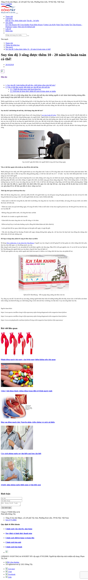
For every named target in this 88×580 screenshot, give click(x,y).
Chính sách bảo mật (13, 542)
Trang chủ (9, 16)
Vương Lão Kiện (49, 25)
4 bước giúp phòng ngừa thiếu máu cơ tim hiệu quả (21, 485)
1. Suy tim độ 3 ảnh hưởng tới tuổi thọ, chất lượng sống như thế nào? (30, 85)
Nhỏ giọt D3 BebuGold (26, 27)
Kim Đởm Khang (36, 25)
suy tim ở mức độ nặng (49, 115)
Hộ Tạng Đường (23, 25)
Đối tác (8, 21)
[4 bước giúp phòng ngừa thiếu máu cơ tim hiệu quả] (17, 480)
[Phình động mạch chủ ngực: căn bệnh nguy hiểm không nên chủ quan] (17, 355)
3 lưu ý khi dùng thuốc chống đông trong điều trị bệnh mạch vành (26, 391)
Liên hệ (8, 29)
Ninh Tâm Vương (62, 25)
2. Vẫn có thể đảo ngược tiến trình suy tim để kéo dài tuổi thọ (28, 87)
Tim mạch (4, 39)
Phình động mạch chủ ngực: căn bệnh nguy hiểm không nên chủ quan (28, 360)
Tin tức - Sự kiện (33, 21)
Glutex (14, 27)
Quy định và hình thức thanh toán (19, 533)
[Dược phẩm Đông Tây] (8, 13)
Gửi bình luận (6, 508)
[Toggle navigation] (17, 13)
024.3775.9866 (6, 4)
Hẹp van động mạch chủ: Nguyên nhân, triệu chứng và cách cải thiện (28, 422)
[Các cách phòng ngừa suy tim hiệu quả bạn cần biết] (17, 449)
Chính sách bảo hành (14, 547)
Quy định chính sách (18, 21)
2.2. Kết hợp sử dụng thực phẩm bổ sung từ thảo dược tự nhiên (33, 91)
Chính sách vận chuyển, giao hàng (19, 529)
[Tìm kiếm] (28, 35)
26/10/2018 (10, 65)
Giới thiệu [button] (9, 19)
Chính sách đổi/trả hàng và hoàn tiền (20, 538)
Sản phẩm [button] (9, 23)
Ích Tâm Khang (11, 25)
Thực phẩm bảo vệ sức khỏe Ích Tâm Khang (20, 243)
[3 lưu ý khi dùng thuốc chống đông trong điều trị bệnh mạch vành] (17, 386)
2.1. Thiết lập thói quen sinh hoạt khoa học (25, 89)
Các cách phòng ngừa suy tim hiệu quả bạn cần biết (21, 454)
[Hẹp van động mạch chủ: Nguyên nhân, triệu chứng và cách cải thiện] (17, 418)
